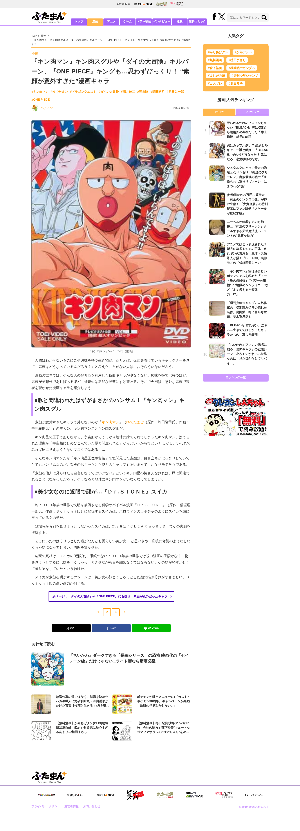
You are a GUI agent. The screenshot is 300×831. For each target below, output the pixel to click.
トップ (79, 21)
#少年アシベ (243, 52)
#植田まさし (237, 60)
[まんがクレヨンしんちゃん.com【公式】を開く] (46, 795)
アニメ (111, 21)
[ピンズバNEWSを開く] (135, 795)
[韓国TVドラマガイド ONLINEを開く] (176, 4)
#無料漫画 (215, 60)
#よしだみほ (216, 75)
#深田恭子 (236, 83)
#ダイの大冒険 (109, 91)
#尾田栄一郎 (175, 91)
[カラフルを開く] (254, 795)
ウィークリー (252, 111)
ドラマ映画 (144, 21)
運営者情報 (71, 806)
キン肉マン (110, 422)
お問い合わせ (91, 806)
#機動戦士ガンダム (242, 68)
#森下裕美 (215, 68)
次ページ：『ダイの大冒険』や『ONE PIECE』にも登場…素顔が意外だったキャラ (109, 596)
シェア (113, 628)
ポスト (73, 628)
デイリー (219, 111)
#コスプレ (215, 83)
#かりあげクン (218, 52)
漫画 (95, 21)
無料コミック (197, 21)
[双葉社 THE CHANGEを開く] (143, 4)
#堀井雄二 (128, 91)
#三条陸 (142, 91)
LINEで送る (153, 628)
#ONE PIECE (40, 99)
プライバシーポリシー (45, 806)
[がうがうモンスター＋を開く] (76, 794)
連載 (180, 21)
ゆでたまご (135, 422)
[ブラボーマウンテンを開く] (194, 795)
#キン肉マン (40, 91)
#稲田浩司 (157, 91)
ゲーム (127, 21)
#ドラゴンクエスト (83, 91)
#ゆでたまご (59, 91)
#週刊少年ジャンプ (245, 75)
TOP (34, 35)
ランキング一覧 (236, 377)
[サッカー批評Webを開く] (161, 4)
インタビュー (161, 21)
